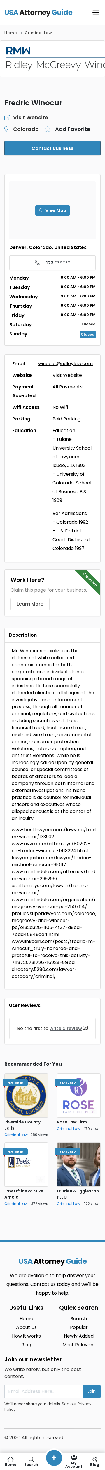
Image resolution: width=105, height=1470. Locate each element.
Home (10, 32)
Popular (79, 1327)
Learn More (30, 604)
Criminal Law (38, 32)
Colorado (26, 129)
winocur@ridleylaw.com (65, 363)
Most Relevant (78, 1344)
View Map (55, 210)
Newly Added (79, 1336)
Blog (26, 1344)
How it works (26, 1336)
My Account (73, 1464)
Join (92, 1391)
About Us (26, 1327)
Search (79, 1318)
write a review (66, 1028)
